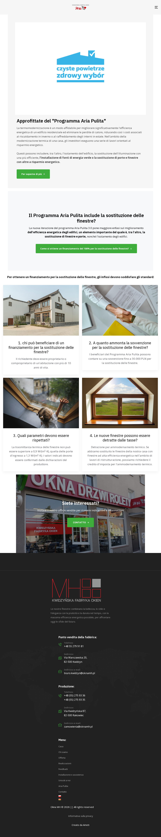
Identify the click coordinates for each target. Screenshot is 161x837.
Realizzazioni (64, 763)
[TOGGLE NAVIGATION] (132, 7)
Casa (60, 746)
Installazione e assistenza (70, 774)
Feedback (63, 769)
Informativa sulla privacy (80, 816)
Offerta (61, 757)
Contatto (62, 791)
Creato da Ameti (80, 824)
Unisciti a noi (64, 780)
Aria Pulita (63, 786)
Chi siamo (63, 752)
